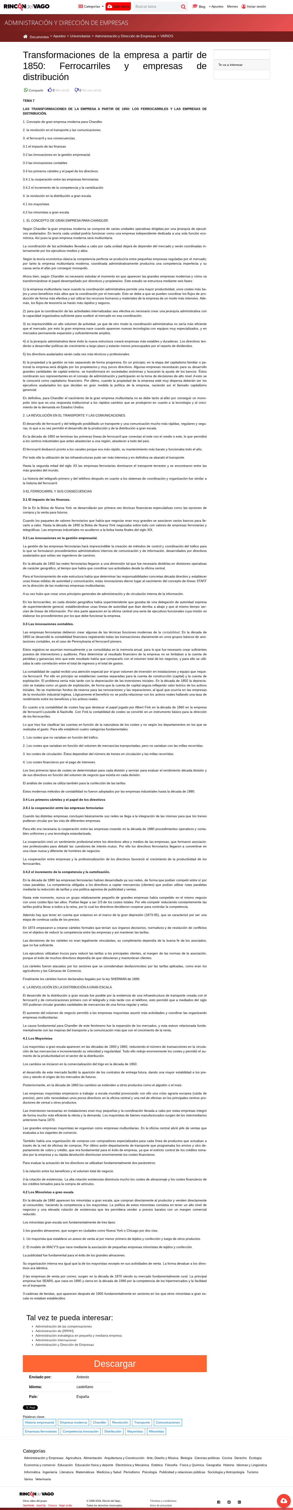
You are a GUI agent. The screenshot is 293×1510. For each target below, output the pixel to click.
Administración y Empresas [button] (43, 1458)
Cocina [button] (227, 1458)
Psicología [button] (149, 1472)
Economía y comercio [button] (39, 1465)
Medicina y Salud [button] (109, 1472)
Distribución (112, 1431)
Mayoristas (135, 1431)
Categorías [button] (92, 6)
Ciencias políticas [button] (207, 1458)
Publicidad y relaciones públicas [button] (182, 1472)
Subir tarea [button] (120, 6)
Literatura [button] (66, 1472)
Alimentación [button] (93, 1458)
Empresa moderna (73, 1422)
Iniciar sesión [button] (256, 6)
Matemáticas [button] (85, 1472)
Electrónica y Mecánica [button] (132, 1465)
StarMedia (28, 1505)
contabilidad (171, 632)
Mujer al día (65, 1505)
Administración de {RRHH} (54, 1331)
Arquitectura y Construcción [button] (124, 1458)
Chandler (99, 1422)
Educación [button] (65, 1465)
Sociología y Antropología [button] (226, 1472)
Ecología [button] (255, 1458)
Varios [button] (28, 1479)
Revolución (120, 1422)
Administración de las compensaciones (63, 1326)
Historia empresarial (39, 1422)
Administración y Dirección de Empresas (64, 1344)
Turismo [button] (252, 1472)
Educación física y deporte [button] (94, 1465)
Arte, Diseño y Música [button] (162, 1458)
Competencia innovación (80, 1431)
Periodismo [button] (132, 1472)
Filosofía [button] (171, 1465)
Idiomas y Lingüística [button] (251, 1465)
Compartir (35, 90)
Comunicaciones (168, 1422)
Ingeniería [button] (50, 1472)
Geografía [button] (213, 1465)
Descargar (115, 1364)
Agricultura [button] (73, 1458)
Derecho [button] (240, 1458)
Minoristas (156, 1431)
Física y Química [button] (192, 1465)
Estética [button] (157, 1465)
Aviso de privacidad (161, 1505)
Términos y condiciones (163, 1500)
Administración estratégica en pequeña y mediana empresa (78, 1335)
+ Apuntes (216, 6)
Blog (201, 6)
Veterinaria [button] (43, 1479)
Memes (232, 6)
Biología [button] (186, 1458)
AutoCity (41, 1505)
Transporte (142, 1422)
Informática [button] (32, 1472)
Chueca (52, 1505)
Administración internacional (55, 1340)
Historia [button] (228, 1465)
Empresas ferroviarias (41, 1431)
